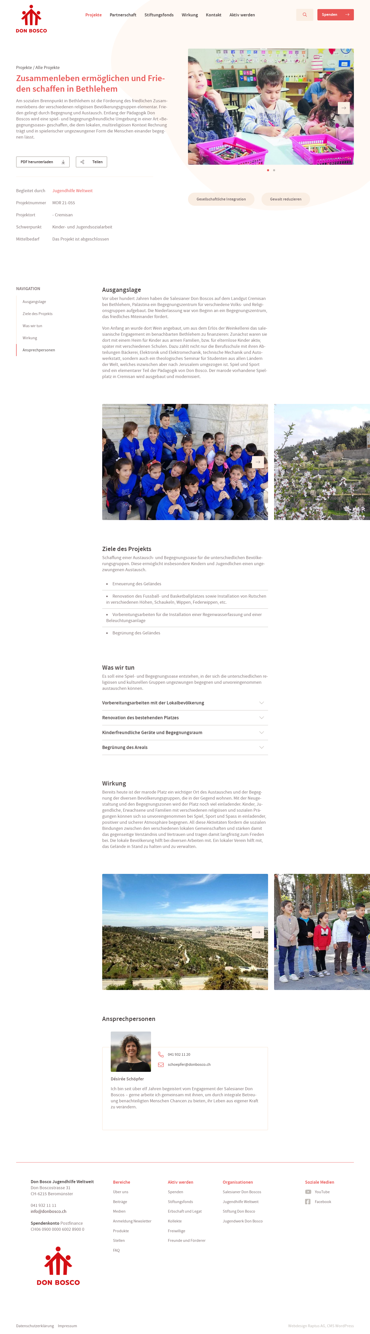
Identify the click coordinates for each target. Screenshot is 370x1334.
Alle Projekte (47, 68)
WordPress (344, 1325)
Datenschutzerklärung (35, 1325)
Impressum (67, 1325)
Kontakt (213, 15)
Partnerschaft (123, 15)
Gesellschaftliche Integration (221, 199)
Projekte (93, 15)
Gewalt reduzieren (286, 199)
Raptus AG (316, 1325)
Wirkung (190, 15)
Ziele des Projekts (38, 313)
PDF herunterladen (37, 161)
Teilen (97, 161)
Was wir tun (32, 325)
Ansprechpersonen (39, 350)
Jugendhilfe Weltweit (72, 191)
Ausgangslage (34, 301)
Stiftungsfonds (159, 15)
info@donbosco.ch (48, 1211)
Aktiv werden (242, 15)
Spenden (329, 14)
